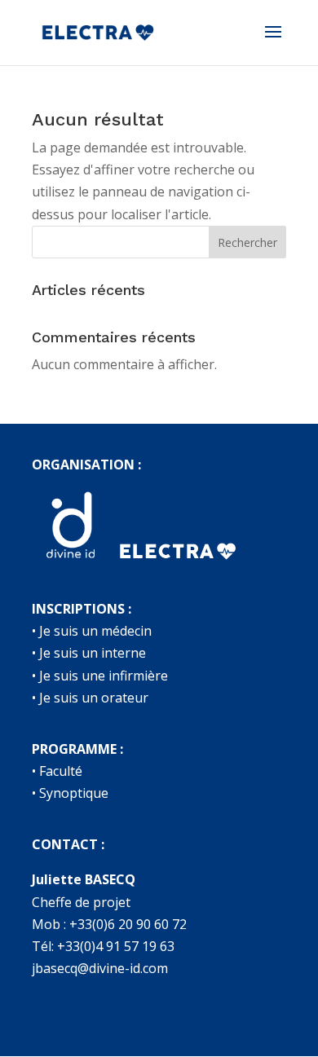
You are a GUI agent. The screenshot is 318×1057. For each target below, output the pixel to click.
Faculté (60, 771)
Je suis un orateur (93, 698)
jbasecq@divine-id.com (100, 968)
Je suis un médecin (95, 631)
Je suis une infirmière (103, 676)
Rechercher (247, 242)
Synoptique (73, 793)
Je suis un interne (92, 653)
